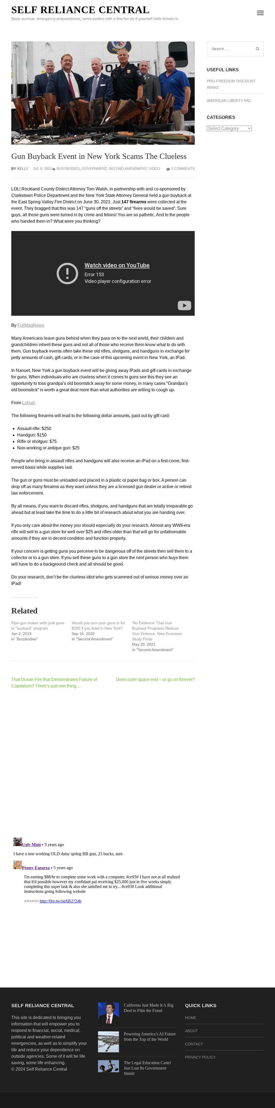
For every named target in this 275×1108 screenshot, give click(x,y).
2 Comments (183, 169)
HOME (190, 1017)
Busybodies (68, 169)
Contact (194, 1044)
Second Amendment (128, 169)
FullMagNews (30, 325)
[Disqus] (103, 763)
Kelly (22, 169)
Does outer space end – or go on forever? (155, 679)
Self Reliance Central (80, 9)
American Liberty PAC (229, 100)
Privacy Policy (200, 1057)
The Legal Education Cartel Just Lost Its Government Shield (147, 1068)
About (191, 1031)
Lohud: (28, 402)
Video (154, 169)
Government (94, 169)
